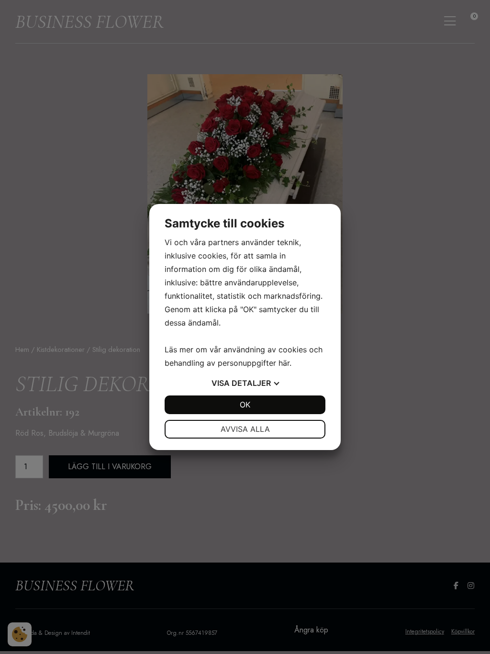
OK (245, 404)
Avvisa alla (245, 429)
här (284, 363)
